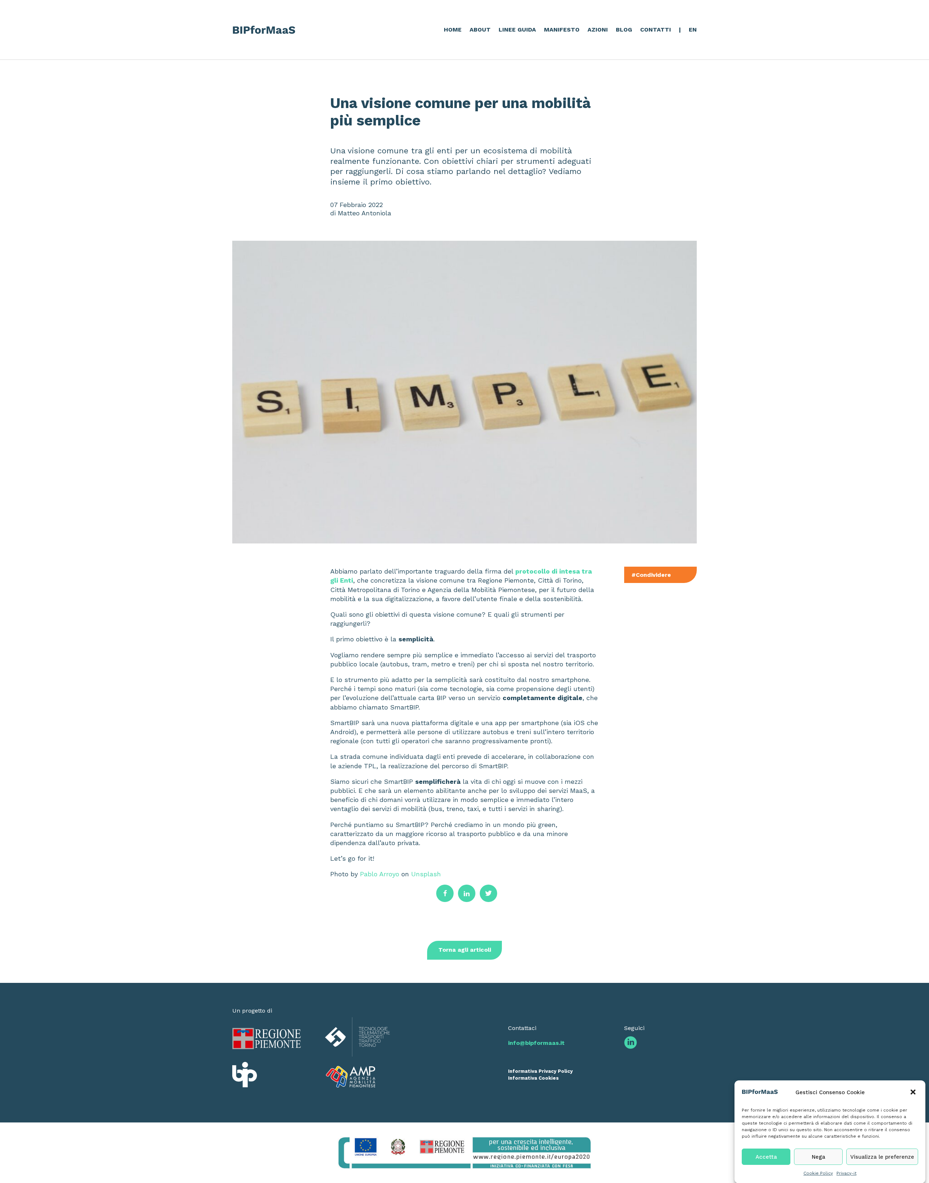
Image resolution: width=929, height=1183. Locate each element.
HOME (453, 29)
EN (693, 29)
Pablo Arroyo (379, 874)
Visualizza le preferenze (882, 1156)
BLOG (624, 29)
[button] (913, 1092)
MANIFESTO (562, 29)
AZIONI (598, 29)
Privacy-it (846, 1172)
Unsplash (426, 874)
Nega (818, 1156)
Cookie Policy (818, 1172)
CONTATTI (655, 29)
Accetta (766, 1156)
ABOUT (480, 29)
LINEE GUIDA (517, 29)
